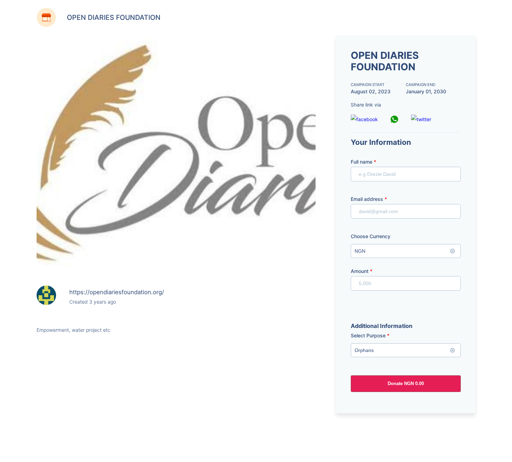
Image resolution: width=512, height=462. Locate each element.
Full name (363, 162)
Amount (361, 271)
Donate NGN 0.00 (406, 383)
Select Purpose (370, 335)
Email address (369, 199)
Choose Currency (370, 236)
